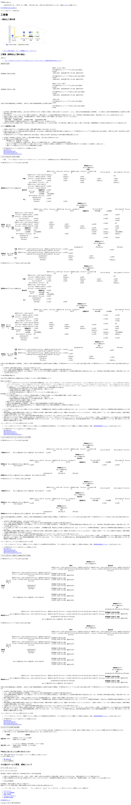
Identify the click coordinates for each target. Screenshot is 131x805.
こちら (65, 5)
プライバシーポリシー (10, 795)
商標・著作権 (7, 794)
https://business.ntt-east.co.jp (10, 152)
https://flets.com (7, 149)
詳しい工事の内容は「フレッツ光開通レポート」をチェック (20, 50)
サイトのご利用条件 (9, 792)
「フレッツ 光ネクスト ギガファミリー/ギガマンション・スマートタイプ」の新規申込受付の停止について (33, 60)
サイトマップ (7, 791)
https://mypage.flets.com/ (10, 151)
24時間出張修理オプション (100, 426)
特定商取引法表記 (8, 797)
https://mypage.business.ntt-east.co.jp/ (13, 154)
